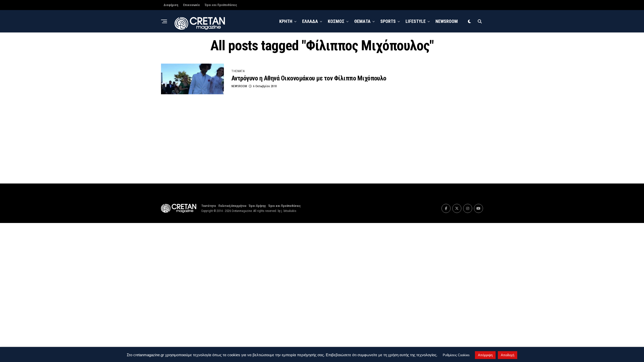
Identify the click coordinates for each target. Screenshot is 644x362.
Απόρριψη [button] (485, 355)
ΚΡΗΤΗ (285, 21)
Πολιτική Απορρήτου (232, 206)
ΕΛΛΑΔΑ (310, 21)
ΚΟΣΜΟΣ (336, 21)
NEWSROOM (446, 21)
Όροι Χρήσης (257, 206)
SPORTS (388, 21)
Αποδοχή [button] (507, 355)
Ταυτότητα (208, 206)
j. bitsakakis (288, 211)
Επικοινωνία (191, 5)
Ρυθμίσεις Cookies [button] (456, 355)
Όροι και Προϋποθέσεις (221, 5)
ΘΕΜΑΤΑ (362, 21)
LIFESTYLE (416, 21)
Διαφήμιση (171, 5)
